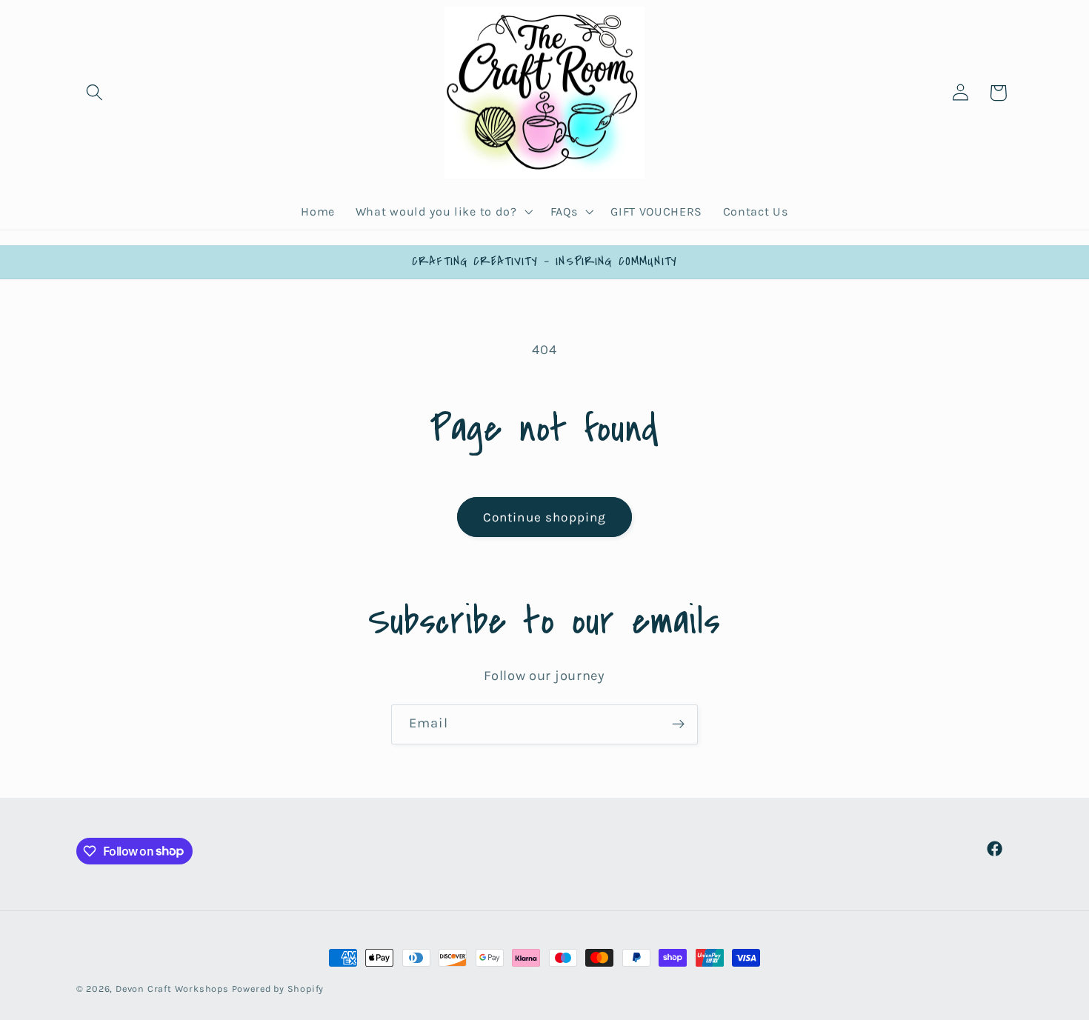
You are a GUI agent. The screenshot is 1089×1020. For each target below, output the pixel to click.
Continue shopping (545, 517)
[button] (95, 93)
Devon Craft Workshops (172, 988)
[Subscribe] (678, 724)
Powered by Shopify (278, 988)
